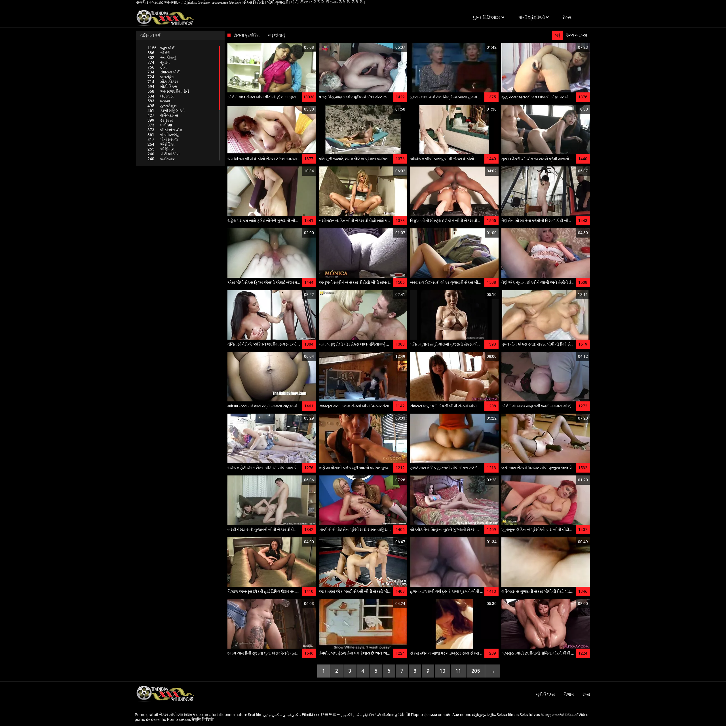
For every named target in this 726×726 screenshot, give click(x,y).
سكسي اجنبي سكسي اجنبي (282, 714)
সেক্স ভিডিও (185, 714)
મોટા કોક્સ (162, 81)
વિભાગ (569, 694)
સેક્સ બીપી (168, 714)
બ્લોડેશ (159, 125)
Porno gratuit (146, 714)
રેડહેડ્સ (160, 120)
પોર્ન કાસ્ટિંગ (163, 154)
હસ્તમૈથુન (162, 105)
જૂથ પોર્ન (160, 48)
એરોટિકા (160, 144)
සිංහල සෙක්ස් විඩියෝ (559, 714)
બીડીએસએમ (164, 130)
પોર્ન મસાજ (162, 139)
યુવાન (158, 62)
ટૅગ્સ (586, 694)
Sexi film (255, 714)
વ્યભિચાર (161, 158)
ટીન (156, 67)
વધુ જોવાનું (276, 35)
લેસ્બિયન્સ (162, 115)
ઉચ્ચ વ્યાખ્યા (576, 35)
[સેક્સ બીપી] (165, 17)
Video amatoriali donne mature (220, 714)
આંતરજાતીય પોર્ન (168, 91)
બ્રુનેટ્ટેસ (160, 77)
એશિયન (160, 149)
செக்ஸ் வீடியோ (381, 714)
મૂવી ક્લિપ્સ (545, 694)
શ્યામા (158, 101)
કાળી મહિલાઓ (166, 110)
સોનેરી (158, 52)
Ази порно (461, 714)
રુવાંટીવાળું (161, 57)
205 (475, 671)
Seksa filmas (508, 714)
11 (458, 671)
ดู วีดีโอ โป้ (402, 714)
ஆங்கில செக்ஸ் (197, 2)
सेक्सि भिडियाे (203, 719)
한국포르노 (330, 714)
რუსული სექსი (484, 714)
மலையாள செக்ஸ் (227, 2)
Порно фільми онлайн (431, 714)
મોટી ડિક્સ (162, 86)
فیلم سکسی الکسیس (354, 714)
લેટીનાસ (160, 96)
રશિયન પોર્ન (163, 72)
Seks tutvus (530, 714)
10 (442, 671)
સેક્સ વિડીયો (254, 2)
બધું (557, 35)
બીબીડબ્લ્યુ (163, 134)
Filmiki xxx (311, 714)
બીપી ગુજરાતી (278, 2)
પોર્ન (294, 2)
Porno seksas (179, 719)
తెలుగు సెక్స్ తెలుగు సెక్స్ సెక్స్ (332, 2)
